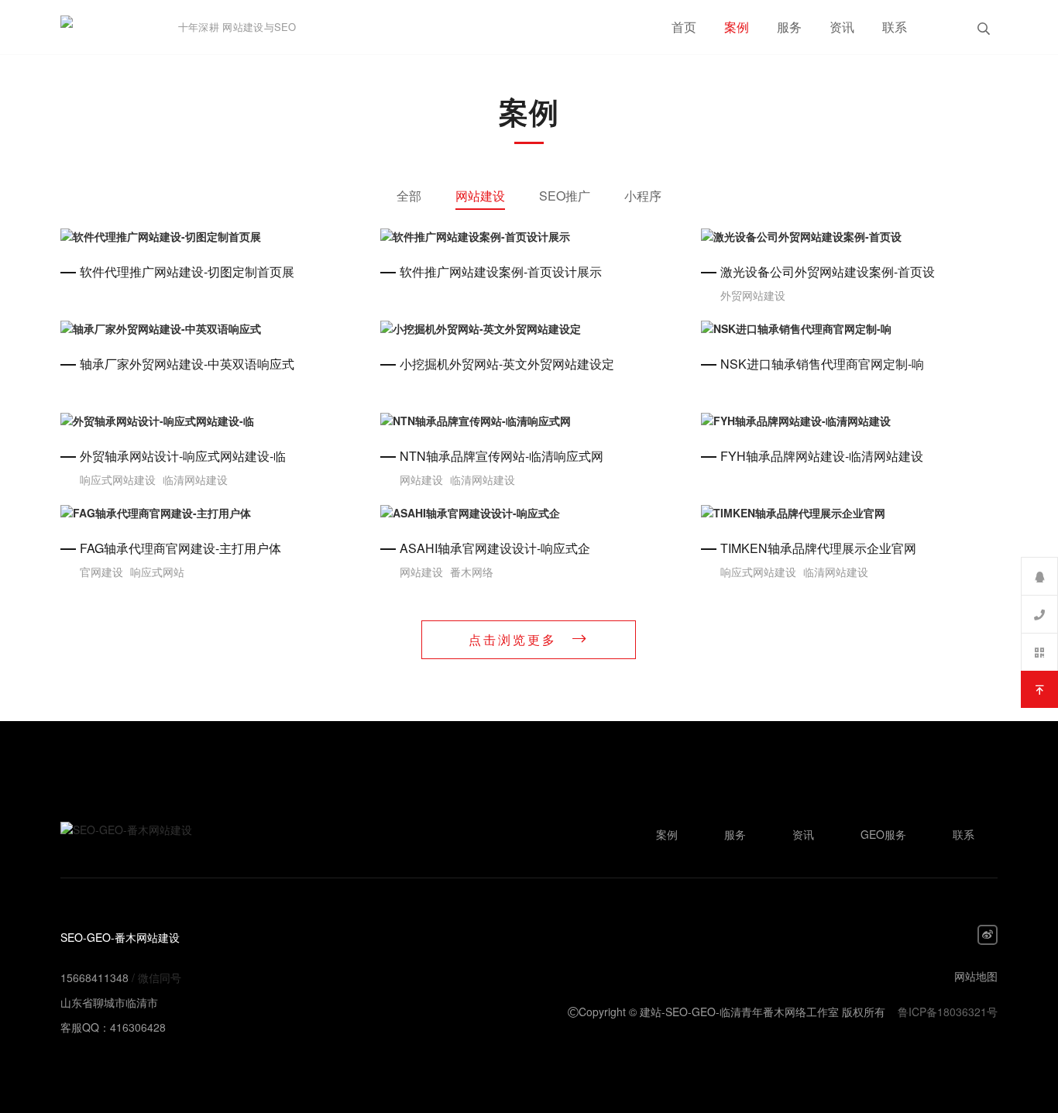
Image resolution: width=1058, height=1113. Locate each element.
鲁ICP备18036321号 (948, 1011)
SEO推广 (564, 195)
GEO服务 (883, 834)
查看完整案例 (209, 236)
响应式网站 (157, 571)
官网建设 (101, 571)
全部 (409, 195)
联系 (894, 27)
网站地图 (976, 976)
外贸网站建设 (752, 295)
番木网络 (471, 571)
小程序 (642, 195)
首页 (684, 27)
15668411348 (94, 977)
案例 (736, 27)
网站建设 (480, 195)
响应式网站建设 (118, 479)
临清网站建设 (195, 479)
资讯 (842, 27)
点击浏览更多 (513, 639)
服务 (789, 27)
